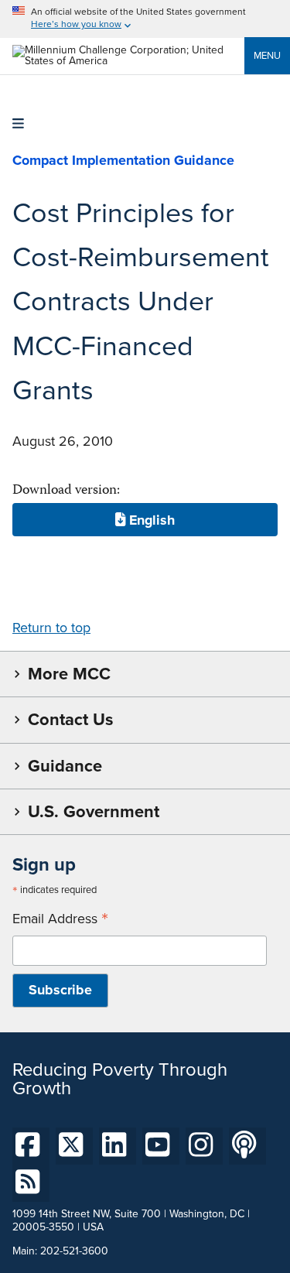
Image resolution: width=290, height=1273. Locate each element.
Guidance (65, 766)
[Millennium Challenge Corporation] (128, 61)
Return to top (51, 628)
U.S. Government (93, 811)
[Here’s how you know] (145, 19)
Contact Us (70, 719)
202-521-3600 (74, 1251)
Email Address (60, 919)
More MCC (69, 673)
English (150, 519)
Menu (267, 55)
